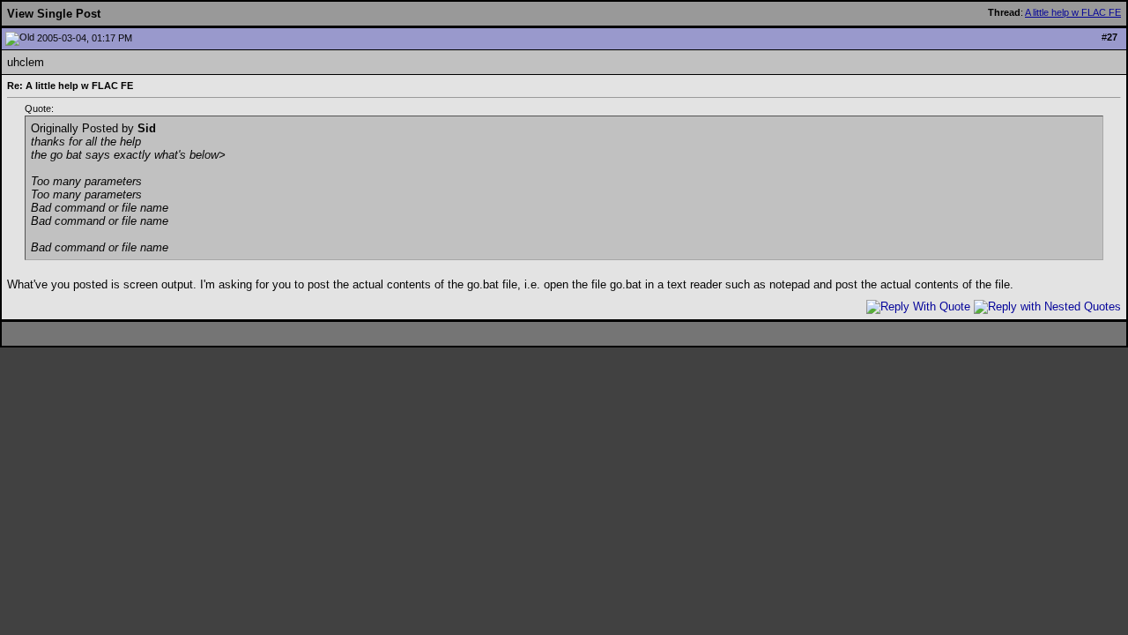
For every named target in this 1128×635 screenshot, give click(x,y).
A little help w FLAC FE (1073, 12)
